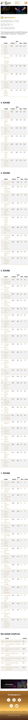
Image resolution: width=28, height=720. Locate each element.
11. (2, 144)
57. (2, 534)
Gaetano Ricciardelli (10, 653)
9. (1, 128)
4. (1, 74)
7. (1, 111)
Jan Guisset (7, 415)
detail (2, 641)
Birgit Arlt (6, 423)
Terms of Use (12, 711)
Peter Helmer (7, 315)
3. (1, 66)
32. (2, 329)
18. (2, 209)
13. (2, 160)
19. (2, 217)
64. (2, 587)
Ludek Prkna (7, 488)
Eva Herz (6, 373)
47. (2, 444)
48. (2, 452)
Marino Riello (8, 641)
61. (2, 564)
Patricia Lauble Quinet (6, 222)
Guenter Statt (7, 595)
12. (2, 152)
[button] (14, 17)
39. (2, 383)
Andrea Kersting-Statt (6, 598)
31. (2, 321)
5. (1, 82)
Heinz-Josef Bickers (6, 47)
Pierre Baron (7, 235)
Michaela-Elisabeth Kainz (6, 574)
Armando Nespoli (9, 663)
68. (2, 619)
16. (2, 195)
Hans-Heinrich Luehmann (6, 621)
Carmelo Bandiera (9, 644)
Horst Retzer (7, 251)
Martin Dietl (7, 182)
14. (2, 182)
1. (1, 46)
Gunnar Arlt (7, 421)
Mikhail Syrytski (9, 667)
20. (2, 227)
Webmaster (24, 711)
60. (2, 556)
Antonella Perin (17, 641)
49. (2, 460)
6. (1, 90)
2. (1, 56)
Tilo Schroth (7, 376)
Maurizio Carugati (9, 658)
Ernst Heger (7, 571)
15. (2, 186)
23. (2, 251)
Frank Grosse (7, 482)
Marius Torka (7, 203)
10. (2, 136)
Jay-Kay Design (17, 715)
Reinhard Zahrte (9, 649)
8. (1, 120)
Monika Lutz (7, 523)
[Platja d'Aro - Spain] (14, 10)
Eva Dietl (6, 184)
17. (2, 203)
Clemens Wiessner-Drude (6, 361)
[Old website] (14, 684)
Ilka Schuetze (7, 568)
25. (2, 279)
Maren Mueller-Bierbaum (6, 247)
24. (2, 258)
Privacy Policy (18, 711)
